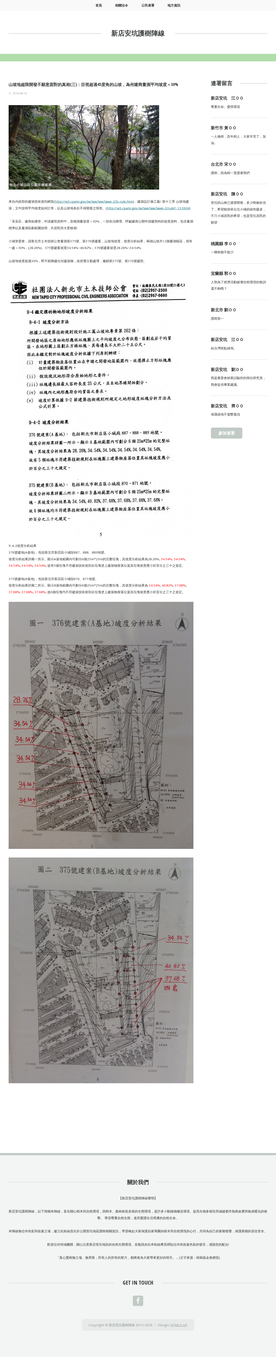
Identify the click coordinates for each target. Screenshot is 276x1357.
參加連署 (226, 433)
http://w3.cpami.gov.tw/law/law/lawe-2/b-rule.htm (94, 201)
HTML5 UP (178, 1325)
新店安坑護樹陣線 (138, 32)
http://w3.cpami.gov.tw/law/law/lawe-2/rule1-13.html (148, 208)
